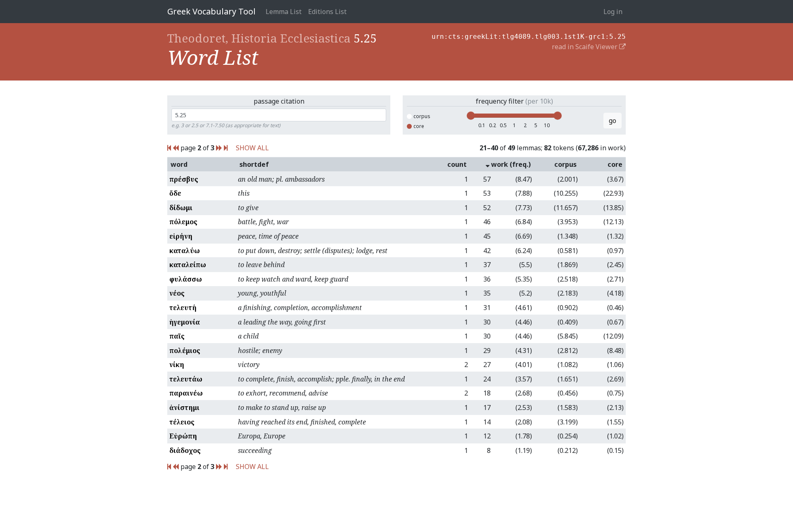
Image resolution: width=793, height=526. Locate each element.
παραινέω (186, 393)
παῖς (177, 336)
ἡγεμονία (184, 322)
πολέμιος (184, 350)
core (418, 126)
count (457, 164)
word (179, 164)
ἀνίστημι (184, 407)
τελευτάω (185, 379)
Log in (612, 11)
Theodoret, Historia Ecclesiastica (259, 38)
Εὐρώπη (183, 436)
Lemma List (284, 11)
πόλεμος (183, 221)
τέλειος (182, 421)
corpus (421, 116)
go (612, 120)
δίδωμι (180, 207)
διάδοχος (185, 450)
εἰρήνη (180, 236)
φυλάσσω (185, 279)
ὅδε (175, 193)
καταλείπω (187, 264)
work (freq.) (510, 164)
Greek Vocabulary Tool (211, 11)
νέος (177, 293)
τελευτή (183, 307)
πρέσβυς (183, 179)
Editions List (327, 11)
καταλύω (184, 250)
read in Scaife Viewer (585, 46)
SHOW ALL (252, 147)
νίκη (176, 364)
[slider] (471, 115)
